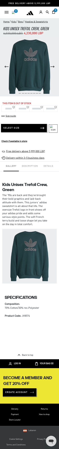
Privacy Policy (43, 439)
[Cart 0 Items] (53, 12)
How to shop (44, 415)
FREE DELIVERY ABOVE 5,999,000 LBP (29, 3)
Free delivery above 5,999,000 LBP (25, 151)
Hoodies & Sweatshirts (36, 22)
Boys (20, 22)
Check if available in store (14, 141)
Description (30, 166)
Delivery (14, 409)
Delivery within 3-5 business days (25, 158)
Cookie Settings (16, 439)
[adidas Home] (30, 13)
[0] (13, 12)
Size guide (11, 116)
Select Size (11, 128)
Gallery (11, 166)
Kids (13, 22)
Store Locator (15, 420)
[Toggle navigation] (6, 12)
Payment (15, 415)
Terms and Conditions (16, 445)
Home (6, 22)
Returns (44, 409)
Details (48, 166)
